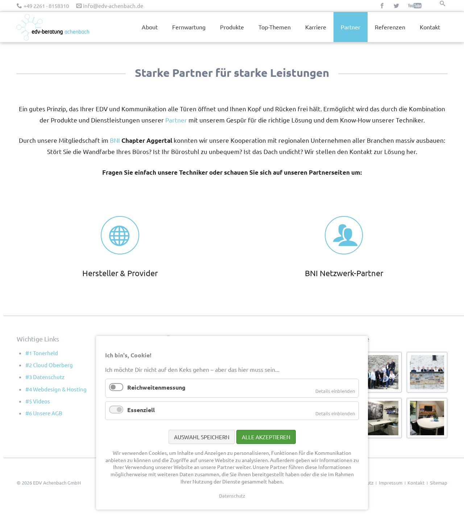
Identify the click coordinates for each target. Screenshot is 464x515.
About (150, 26)
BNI (115, 140)
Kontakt (430, 26)
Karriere (315, 26)
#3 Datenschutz (45, 376)
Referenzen (390, 26)
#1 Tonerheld (41, 352)
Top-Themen (274, 26)
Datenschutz (232, 496)
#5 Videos (37, 401)
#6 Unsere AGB (43, 413)
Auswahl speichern (201, 436)
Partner (176, 120)
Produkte (232, 26)
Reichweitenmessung (156, 387)
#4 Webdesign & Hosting (56, 389)
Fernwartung (189, 26)
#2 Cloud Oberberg (49, 364)
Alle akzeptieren (266, 436)
